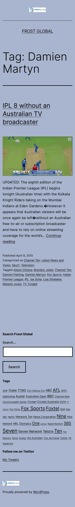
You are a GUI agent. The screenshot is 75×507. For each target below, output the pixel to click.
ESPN (63, 401)
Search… (9, 342)
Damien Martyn (35, 274)
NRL (15, 423)
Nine (61, 416)
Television (27, 265)
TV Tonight (30, 284)
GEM (62, 409)
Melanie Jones (12, 284)
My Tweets (11, 459)
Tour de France (51, 438)
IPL (27, 279)
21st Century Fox (36, 390)
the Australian (35, 438)
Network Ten (24, 416)
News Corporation (44, 416)
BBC (50, 396)
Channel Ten (32, 260)
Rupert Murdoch (55, 424)
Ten (58, 431)
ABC (49, 390)
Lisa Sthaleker (52, 279)
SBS (67, 423)
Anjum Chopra (22, 270)
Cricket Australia (48, 401)
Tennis (15, 438)
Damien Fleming (13, 274)
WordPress (41, 492)
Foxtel (52, 408)
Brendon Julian (43, 270)
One (36, 423)
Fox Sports (54, 274)
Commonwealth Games (15, 402)
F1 (68, 402)
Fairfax (6, 409)
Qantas (43, 424)
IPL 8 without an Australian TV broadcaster (26, 114)
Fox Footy (15, 409)
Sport (16, 265)
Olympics (25, 423)
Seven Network (30, 431)
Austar (20, 396)
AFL (56, 390)
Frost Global (37, 31)
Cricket (32, 401)
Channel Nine (62, 396)
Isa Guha (36, 279)
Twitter (64, 438)
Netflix (11, 417)
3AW (5, 390)
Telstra (48, 431)
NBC (5, 417)
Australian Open (36, 396)
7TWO (22, 390)
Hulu (68, 409)
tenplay (22, 438)
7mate (12, 390)
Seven (10, 431)
